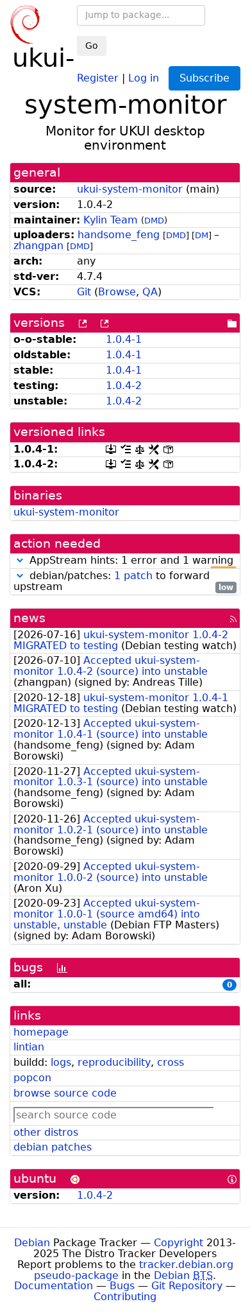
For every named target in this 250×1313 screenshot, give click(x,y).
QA (150, 292)
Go (91, 45)
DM (201, 235)
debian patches (52, 1147)
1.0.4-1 (124, 339)
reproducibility (114, 1062)
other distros (45, 1132)
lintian (28, 1047)
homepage (41, 1032)
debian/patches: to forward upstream (123, 582)
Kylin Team (110, 220)
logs (61, 1062)
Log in (143, 77)
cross (170, 1062)
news (29, 618)
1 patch (133, 576)
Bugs (122, 1286)
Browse (117, 292)
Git (84, 292)
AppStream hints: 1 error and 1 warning (129, 560)
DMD (154, 220)
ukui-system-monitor (130, 189)
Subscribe (204, 78)
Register (98, 77)
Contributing (125, 1297)
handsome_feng (119, 235)
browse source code (65, 1093)
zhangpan (38, 245)
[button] (20, 560)
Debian (32, 1243)
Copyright (178, 1243)
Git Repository (186, 1286)
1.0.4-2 (124, 385)
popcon (32, 1078)
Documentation (53, 1286)
